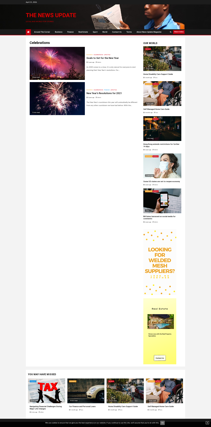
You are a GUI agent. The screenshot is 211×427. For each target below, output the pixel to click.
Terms (129, 32)
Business (58, 32)
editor (42, 412)
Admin (99, 62)
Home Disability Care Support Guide (158, 74)
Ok (162, 423)
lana (156, 77)
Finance (70, 32)
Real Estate (83, 32)
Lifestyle (107, 54)
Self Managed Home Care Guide (156, 109)
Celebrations (98, 54)
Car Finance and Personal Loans (82, 406)
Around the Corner (42, 32)
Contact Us (117, 32)
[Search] (170, 32)
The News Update (51, 15)
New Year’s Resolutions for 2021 (104, 93)
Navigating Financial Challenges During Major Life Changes (46, 407)
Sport (95, 32)
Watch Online (179, 32)
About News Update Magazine (149, 32)
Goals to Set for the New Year (102, 58)
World (104, 32)
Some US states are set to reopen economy (161, 181)
